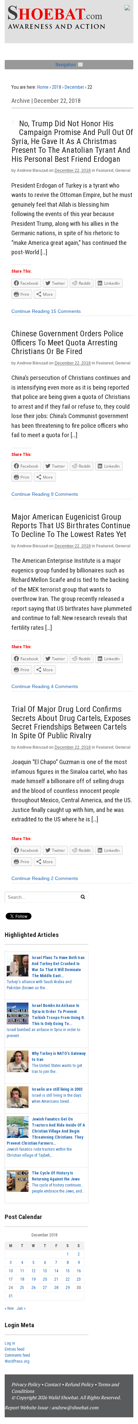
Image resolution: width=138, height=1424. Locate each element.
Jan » (21, 1308)
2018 (56, 87)
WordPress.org (17, 1361)
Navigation (66, 64)
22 (68, 1279)
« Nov (9, 1308)
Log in (10, 1343)
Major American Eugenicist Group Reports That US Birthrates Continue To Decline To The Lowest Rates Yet (70, 525)
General (122, 170)
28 (56, 1287)
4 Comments (64, 686)
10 (11, 1271)
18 (22, 1279)
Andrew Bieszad (32, 170)
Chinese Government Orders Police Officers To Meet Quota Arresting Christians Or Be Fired (67, 342)
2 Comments (64, 878)
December (74, 87)
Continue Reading (30, 311)
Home (43, 87)
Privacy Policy (25, 1384)
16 (79, 1271)
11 (22, 1271)
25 (22, 1287)
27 (45, 1287)
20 (45, 1279)
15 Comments (66, 311)
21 (56, 1279)
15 (68, 1271)
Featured (104, 170)
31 (11, 1296)
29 (68, 1287)
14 (56, 1271)
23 (79, 1279)
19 (33, 1279)
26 (33, 1287)
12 (33, 1271)
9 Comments (64, 494)
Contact (52, 1384)
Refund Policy (79, 1384)
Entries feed (14, 1349)
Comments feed (17, 1355)
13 (45, 1271)
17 (11, 1279)
